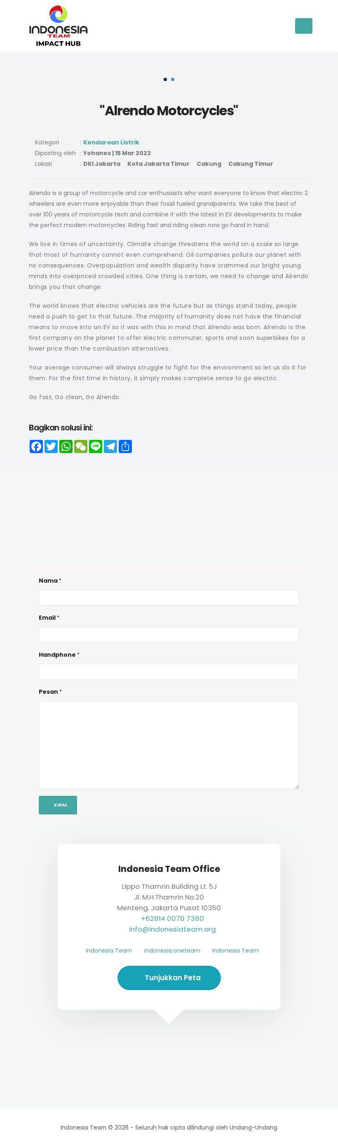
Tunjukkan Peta (172, 978)
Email (47, 618)
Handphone (57, 655)
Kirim (60, 805)
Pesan (48, 692)
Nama (48, 580)
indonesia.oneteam (172, 950)
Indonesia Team (109, 950)
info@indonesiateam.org (172, 929)
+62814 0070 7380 (172, 918)
